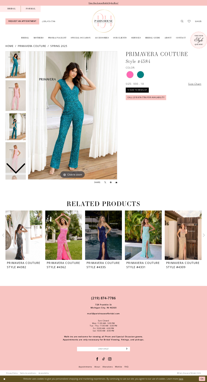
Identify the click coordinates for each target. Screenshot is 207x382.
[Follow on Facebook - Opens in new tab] (97, 359)
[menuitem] (11, 9)
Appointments (85, 367)
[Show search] (182, 21)
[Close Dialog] (4, 378)
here (181, 378)
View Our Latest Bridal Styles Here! (103, 3)
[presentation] (23, 235)
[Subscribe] (127, 349)
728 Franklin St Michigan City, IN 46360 (103, 306)
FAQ (126, 367)
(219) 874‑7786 (103, 298)
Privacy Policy (12, 373)
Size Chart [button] (194, 83)
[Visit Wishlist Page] (189, 21)
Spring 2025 (58, 46)
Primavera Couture (32, 46)
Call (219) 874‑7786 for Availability (146, 97)
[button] (198, 21)
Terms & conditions (28, 373)
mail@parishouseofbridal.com (103, 313)
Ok (202, 378)
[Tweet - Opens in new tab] (105, 182)
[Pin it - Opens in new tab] (111, 182)
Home (9, 46)
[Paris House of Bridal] (103, 21)
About (97, 367)
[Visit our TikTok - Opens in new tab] (103, 359)
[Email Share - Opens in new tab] (116, 182)
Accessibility (44, 373)
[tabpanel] (72, 115)
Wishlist (118, 367)
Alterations (107, 367)
